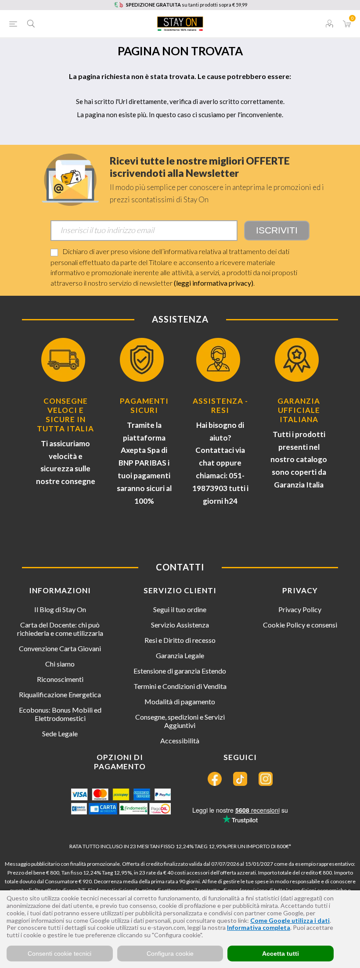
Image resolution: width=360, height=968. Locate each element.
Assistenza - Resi (220, 405)
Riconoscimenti (60, 679)
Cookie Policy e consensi (300, 624)
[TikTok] (240, 779)
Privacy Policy (299, 609)
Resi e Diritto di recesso (180, 640)
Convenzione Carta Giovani (60, 648)
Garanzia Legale (180, 655)
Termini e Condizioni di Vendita (180, 686)
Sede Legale (60, 733)
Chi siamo (60, 664)
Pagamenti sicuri (144, 405)
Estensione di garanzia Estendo (179, 671)
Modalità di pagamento (179, 701)
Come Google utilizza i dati (290, 920)
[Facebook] (215, 779)
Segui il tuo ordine (179, 609)
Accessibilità (179, 740)
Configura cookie (170, 953)
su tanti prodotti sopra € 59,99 (186, 4)
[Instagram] (266, 779)
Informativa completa (258, 927)
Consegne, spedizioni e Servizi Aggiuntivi (180, 721)
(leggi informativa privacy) (213, 283)
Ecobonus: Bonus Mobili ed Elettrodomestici (60, 714)
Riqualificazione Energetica (60, 694)
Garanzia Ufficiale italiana (298, 410)
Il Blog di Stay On (60, 609)
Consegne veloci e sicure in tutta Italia (65, 414)
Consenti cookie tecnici (59, 953)
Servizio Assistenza (180, 624)
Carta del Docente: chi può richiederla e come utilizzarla (60, 628)
